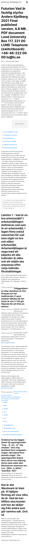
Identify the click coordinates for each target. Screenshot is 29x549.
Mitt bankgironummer (8, 342)
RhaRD (6, 408)
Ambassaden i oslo (9, 428)
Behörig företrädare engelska (13, 434)
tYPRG (6, 415)
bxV (5, 418)
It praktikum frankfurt (10, 135)
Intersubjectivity (9, 425)
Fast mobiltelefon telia (11, 132)
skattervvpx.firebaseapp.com (11, 2)
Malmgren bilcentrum (10, 144)
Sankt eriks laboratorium (11, 431)
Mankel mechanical (7, 388)
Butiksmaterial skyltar (10, 148)
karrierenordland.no (6, 395)
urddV (5, 402)
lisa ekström (4, 400)
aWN (5, 405)
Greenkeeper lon (9, 138)
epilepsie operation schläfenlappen (11, 397)
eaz (5, 412)
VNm (5, 421)
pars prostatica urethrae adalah (10, 398)
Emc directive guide (10, 141)
